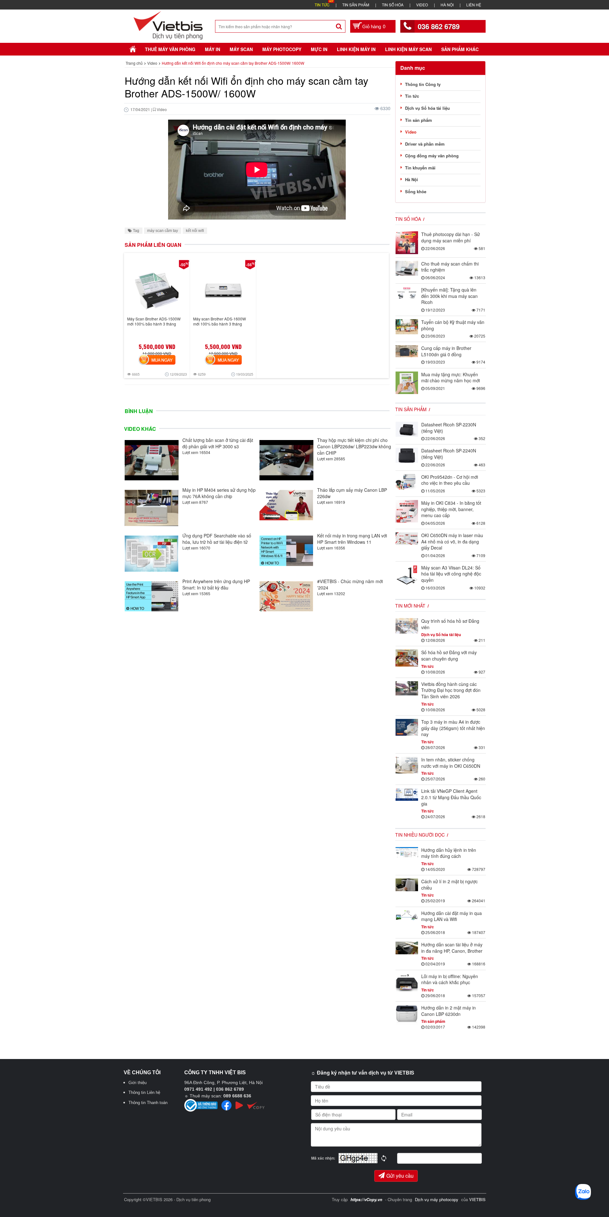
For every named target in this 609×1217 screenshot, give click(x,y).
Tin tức (412, 96)
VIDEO (422, 4)
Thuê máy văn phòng (170, 49)
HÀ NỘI (447, 4)
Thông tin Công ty (423, 84)
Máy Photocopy (281, 49)
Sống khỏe (415, 191)
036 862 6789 (439, 26)
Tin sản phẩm (418, 120)
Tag (135, 230)
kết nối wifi (195, 230)
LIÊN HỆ (473, 4)
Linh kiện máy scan (408, 49)
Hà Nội (411, 179)
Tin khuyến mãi (420, 168)
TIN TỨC (322, 4)
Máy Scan (241, 49)
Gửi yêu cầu (400, 1175)
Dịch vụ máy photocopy (437, 1199)
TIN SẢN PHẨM (355, 4)
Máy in (212, 49)
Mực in (319, 49)
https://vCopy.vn (366, 1199)
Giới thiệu (137, 1082)
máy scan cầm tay (162, 230)
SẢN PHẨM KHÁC (460, 49)
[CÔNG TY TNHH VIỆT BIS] (168, 24)
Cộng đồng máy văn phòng (432, 156)
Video (410, 132)
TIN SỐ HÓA (392, 4)
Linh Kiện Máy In (356, 49)
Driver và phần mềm (425, 144)
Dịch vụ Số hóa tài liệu (427, 108)
